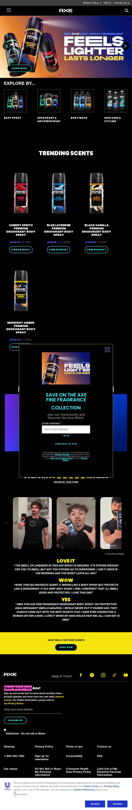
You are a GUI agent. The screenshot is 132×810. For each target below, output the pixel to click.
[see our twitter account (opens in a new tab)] (92, 675)
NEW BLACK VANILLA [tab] (60, 75)
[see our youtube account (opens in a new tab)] (125, 675)
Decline (117, 803)
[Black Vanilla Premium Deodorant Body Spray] (96, 193)
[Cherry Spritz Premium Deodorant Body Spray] (21, 193)
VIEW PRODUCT (20, 249)
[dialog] (66, 410)
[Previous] (7, 46)
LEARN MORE (19, 68)
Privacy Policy (111, 786)
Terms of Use (91, 786)
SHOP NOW (66, 647)
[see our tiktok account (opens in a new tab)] (114, 675)
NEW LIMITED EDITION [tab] (66, 75)
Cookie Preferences (84, 789)
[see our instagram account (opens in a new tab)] (103, 675)
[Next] (125, 46)
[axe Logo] (10, 675)
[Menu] (8, 10)
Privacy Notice (16, 704)
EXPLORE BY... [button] (19, 84)
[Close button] (107, 349)
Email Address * (51, 423)
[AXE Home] (65, 11)
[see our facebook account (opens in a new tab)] (80, 675)
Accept (95, 803)
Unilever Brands (62, 455)
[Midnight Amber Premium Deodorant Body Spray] (21, 290)
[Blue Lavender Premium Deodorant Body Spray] (59, 193)
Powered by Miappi (114, 554)
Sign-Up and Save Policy (62, 458)
